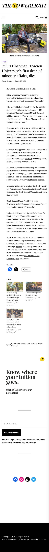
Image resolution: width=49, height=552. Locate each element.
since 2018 (26, 143)
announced (29, 101)
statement (17, 116)
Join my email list (11, 432)
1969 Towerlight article (37, 134)
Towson (35, 343)
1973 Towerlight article (28, 180)
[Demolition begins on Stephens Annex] (34, 286)
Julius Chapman (27, 343)
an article (28, 158)
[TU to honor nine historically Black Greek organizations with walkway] (15, 313)
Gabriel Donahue (7, 81)
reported (19, 246)
